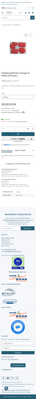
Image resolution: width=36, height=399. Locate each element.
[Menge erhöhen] (32, 129)
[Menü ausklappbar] (2, 12)
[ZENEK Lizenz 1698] (18, 278)
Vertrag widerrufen (18, 365)
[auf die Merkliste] (31, 35)
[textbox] (15, 8)
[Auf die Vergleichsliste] (26, 35)
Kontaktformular (19, 255)
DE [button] (20, 13)
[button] (25, 13)
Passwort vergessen (7, 357)
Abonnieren (27, 228)
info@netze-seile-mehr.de (14, 251)
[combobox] (15, 8)
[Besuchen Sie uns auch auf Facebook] (3, 378)
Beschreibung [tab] (6, 150)
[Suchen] (32, 18)
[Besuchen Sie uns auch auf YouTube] (8, 378)
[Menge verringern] (4, 129)
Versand (16, 110)
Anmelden (18, 353)
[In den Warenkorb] (2, 31)
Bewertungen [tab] (20, 150)
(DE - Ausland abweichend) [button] (20, 121)
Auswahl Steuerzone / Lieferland (11, 112)
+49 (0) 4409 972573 (10, 249)
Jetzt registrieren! (13, 359)
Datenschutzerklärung (10, 220)
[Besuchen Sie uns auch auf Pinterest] (12, 378)
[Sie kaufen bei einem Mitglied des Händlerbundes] (8, 292)
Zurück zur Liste (7, 25)
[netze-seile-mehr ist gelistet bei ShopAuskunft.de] (18, 327)
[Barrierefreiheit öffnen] (6, 388)
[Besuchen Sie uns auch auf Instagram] (17, 378)
